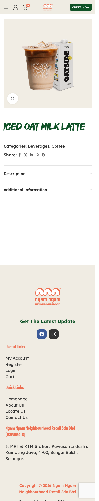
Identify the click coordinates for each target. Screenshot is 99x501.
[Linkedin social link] (31, 155)
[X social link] (25, 155)
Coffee (58, 146)
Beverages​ (38, 146)
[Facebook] (42, 334)
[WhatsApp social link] (37, 155)
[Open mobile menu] (6, 7)
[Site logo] (48, 6)
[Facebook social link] (19, 155)
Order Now (80, 7)
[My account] (15, 7)
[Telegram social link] (43, 155)
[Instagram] (54, 334)
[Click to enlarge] (12, 98)
